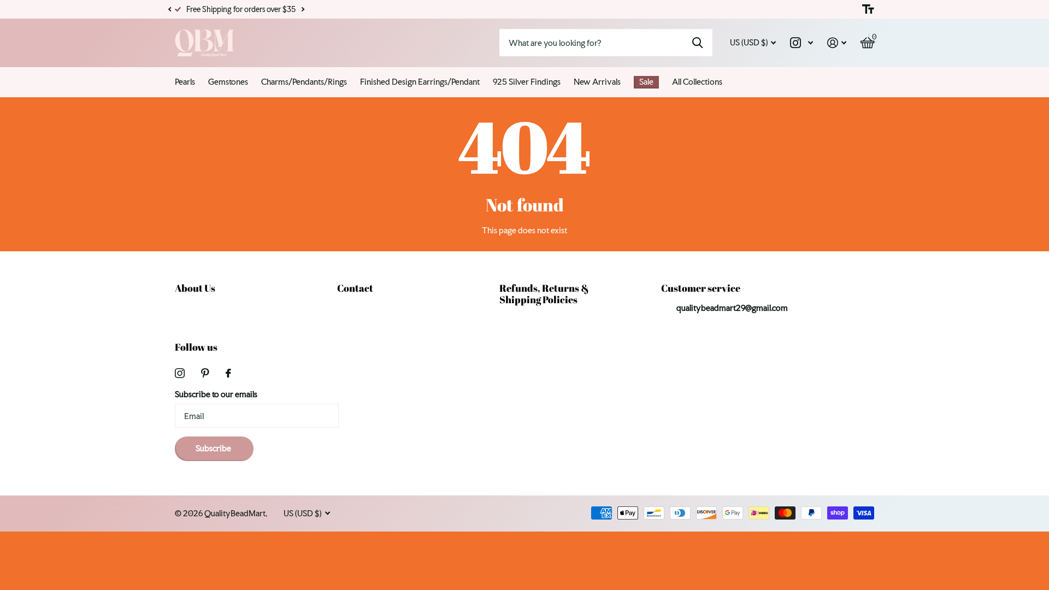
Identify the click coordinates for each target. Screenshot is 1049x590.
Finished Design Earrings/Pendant (420, 81)
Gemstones (228, 81)
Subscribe (214, 448)
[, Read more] (801, 43)
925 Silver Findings (527, 81)
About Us (195, 287)
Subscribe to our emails (216, 394)
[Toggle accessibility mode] (868, 9)
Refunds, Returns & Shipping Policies (544, 293)
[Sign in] (837, 43)
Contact (355, 287)
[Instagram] (180, 373)
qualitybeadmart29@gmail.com (732, 308)
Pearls (185, 81)
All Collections (697, 81)
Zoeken (697, 42)
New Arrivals (597, 81)
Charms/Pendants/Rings (304, 81)
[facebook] (228, 373)
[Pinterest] (205, 373)
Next (303, 9)
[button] (169, 9)
